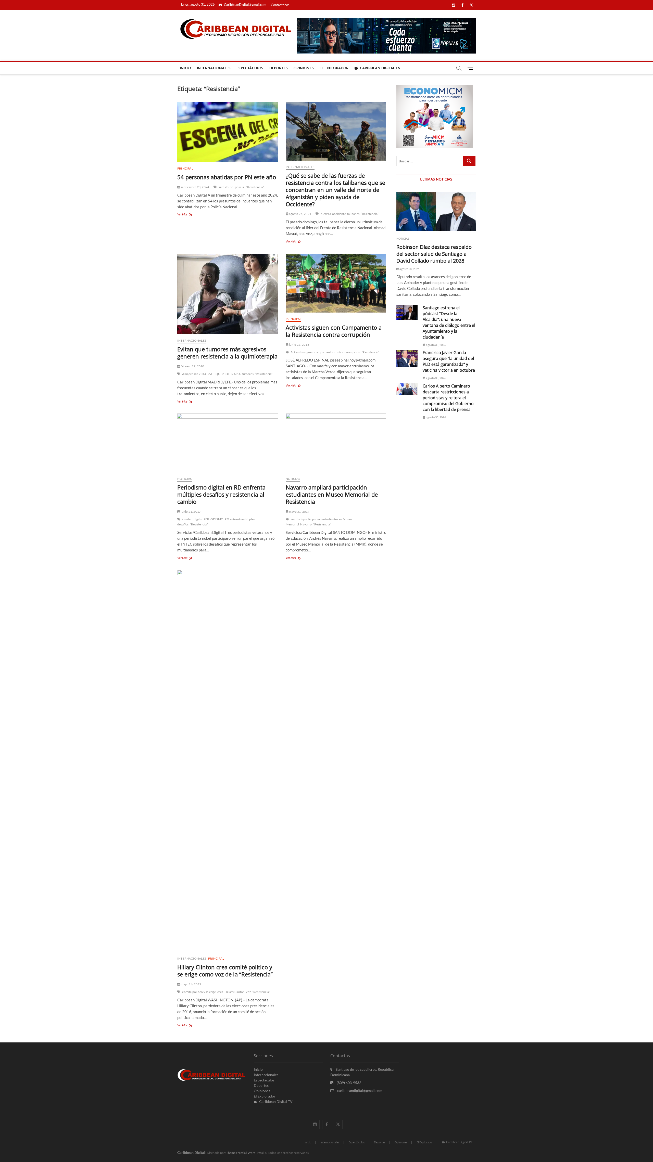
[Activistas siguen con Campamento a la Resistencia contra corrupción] (336, 283)
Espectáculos (249, 68)
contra (338, 352)
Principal (185, 168)
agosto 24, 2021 (299, 214)
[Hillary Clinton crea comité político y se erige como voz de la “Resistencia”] (227, 761)
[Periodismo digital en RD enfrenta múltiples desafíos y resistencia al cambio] (227, 443)
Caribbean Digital (191, 1152)
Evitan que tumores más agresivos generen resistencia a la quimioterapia (227, 352)
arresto (224, 187)
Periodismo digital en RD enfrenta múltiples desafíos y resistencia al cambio (221, 494)
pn (231, 187)
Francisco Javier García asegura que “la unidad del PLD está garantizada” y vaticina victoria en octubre (449, 361)
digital (198, 519)
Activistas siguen (302, 352)
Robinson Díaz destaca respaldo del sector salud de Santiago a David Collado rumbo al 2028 (434, 253)
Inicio (185, 68)
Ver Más (187, 214)
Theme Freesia (236, 1153)
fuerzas (326, 214)
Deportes (278, 68)
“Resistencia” (255, 187)
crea (220, 992)
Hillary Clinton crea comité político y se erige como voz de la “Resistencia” (225, 970)
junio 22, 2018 (298, 344)
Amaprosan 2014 (194, 374)
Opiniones (304, 68)
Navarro (306, 524)
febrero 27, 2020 (192, 366)
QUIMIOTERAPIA (228, 374)
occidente (339, 214)
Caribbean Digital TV (380, 68)
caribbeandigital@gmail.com (359, 1090)
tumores (247, 374)
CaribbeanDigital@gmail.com (244, 5)
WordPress (255, 1153)
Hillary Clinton (234, 992)
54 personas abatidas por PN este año (226, 177)
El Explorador (334, 68)
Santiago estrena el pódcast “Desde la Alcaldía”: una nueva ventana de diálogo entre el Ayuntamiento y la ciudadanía (449, 322)
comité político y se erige (199, 992)
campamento (324, 352)
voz (248, 992)
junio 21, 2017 (190, 511)
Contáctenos (280, 5)
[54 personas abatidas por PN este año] (227, 132)
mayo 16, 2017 (190, 984)
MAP (210, 374)
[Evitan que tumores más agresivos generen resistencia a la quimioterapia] (227, 294)
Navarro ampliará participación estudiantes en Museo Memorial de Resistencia (332, 494)
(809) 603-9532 (348, 1082)
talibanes (353, 214)
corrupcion (352, 352)
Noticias (184, 479)
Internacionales (214, 68)
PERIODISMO (213, 519)
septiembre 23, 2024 (194, 187)
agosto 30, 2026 (409, 268)
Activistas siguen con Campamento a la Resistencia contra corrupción (334, 331)
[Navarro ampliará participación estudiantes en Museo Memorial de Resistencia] (336, 443)
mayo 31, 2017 (299, 511)
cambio (187, 519)
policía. (240, 187)
